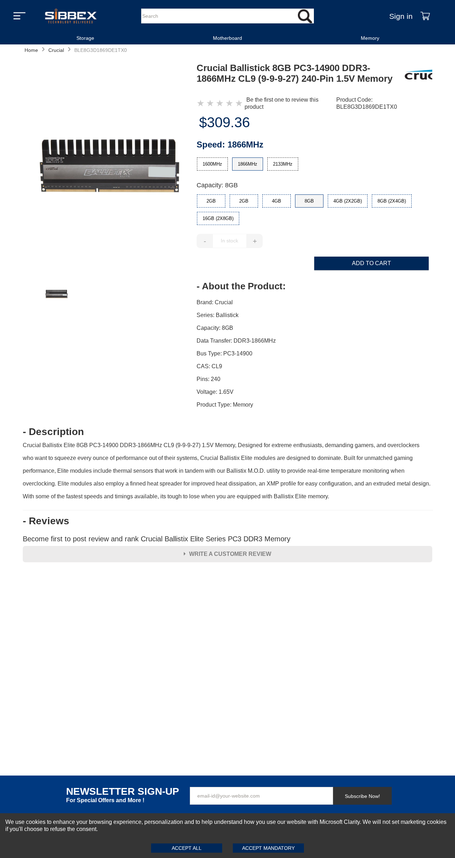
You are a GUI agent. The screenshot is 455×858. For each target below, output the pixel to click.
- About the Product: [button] (241, 286)
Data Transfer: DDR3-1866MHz (236, 341)
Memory (370, 38)
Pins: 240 (208, 379)
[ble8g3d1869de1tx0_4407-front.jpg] (109, 166)
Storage (85, 38)
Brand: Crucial (215, 302)
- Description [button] (53, 431)
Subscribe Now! (362, 796)
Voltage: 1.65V (215, 392)
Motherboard (227, 38)
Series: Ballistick (218, 315)
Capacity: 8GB (217, 185)
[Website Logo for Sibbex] (70, 16)
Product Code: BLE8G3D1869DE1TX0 (366, 103)
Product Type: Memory (225, 405)
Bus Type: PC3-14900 (224, 353)
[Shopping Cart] (425, 16)
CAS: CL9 (209, 366)
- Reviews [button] (46, 521)
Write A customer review (230, 554)
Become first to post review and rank (156, 538)
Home (31, 50)
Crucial (56, 50)
